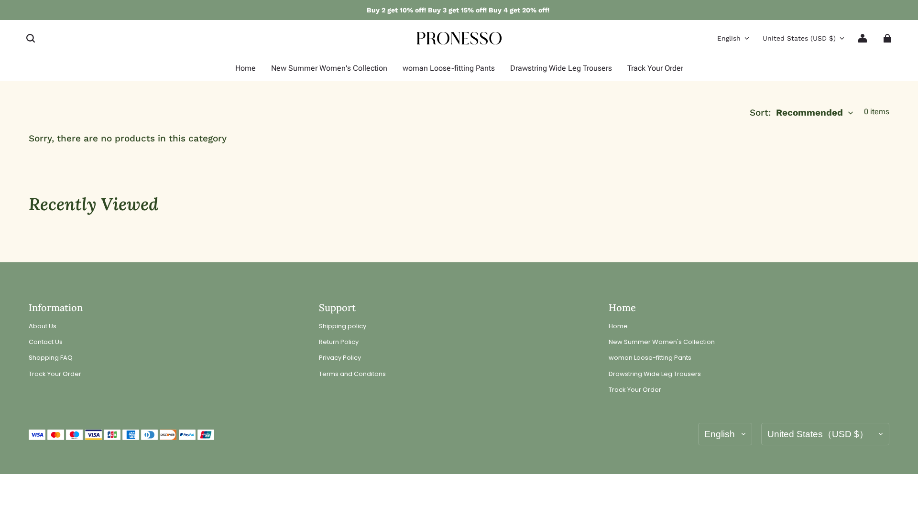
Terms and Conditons (352, 374)
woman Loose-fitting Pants (650, 358)
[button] (30, 38)
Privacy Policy (340, 358)
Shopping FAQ (51, 358)
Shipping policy (342, 326)
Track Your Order (55, 374)
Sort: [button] (796, 112)
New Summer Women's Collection (662, 342)
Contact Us (46, 342)
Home (618, 326)
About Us (42, 326)
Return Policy (339, 342)
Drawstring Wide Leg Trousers (655, 374)
